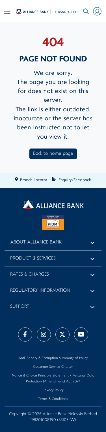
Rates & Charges (29, 274)
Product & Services (33, 258)
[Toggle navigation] (7, 11)
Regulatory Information (40, 290)
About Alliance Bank (36, 242)
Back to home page (53, 153)
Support (19, 306)
